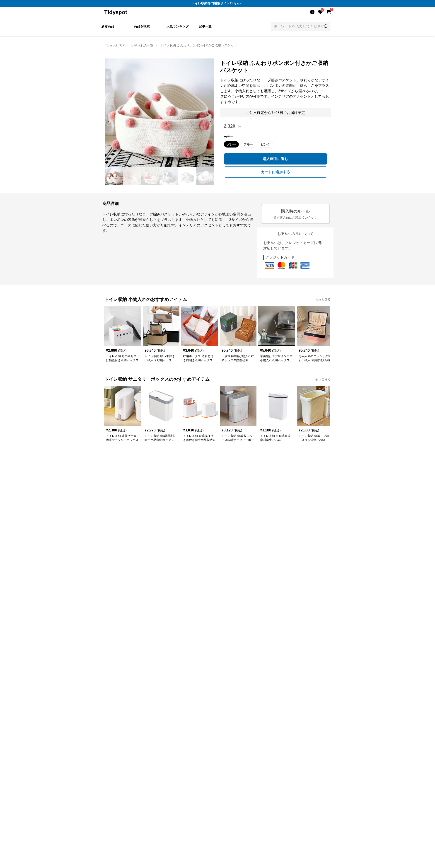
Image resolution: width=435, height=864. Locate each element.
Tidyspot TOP (115, 45)
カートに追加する (275, 172)
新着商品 (108, 26)
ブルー (248, 144)
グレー (231, 144)
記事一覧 (205, 26)
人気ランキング (178, 26)
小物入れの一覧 (142, 45)
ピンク (265, 144)
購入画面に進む (275, 159)
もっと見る (323, 299)
